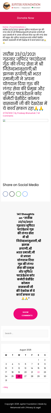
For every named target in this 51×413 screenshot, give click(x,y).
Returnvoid (15, 407)
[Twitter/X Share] (12, 194)
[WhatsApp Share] (18, 194)
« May (5, 387)
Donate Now (25, 18)
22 (38, 372)
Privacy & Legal (33, 407)
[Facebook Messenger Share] (25, 194)
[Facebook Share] (5, 194)
